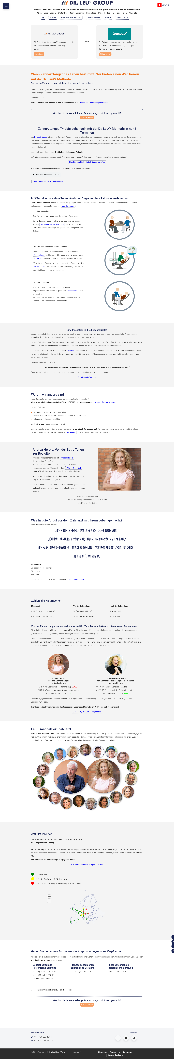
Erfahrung (71, 432)
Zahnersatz (72, 290)
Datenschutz (115, 1052)
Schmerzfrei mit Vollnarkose (71, 18)
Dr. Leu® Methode (93, 18)
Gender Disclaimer (116, 1055)
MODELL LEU (39, 267)
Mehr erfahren (105, 54)
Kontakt (108, 18)
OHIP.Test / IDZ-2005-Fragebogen (87, 712)
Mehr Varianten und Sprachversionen (48, 181)
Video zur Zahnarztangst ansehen (94, 103)
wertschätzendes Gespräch (52, 224)
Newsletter (102, 1052)
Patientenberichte (76, 579)
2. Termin (38, 258)
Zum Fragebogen (87, 117)
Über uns (53, 18)
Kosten (71, 350)
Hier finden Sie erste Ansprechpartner (87, 864)
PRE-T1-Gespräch (73, 468)
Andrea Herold (67, 458)
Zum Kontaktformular (87, 377)
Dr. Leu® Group (40, 137)
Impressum (128, 1052)
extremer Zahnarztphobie (104, 402)
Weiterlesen (39, 54)
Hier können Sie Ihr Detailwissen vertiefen (87, 162)
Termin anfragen (122, 18)
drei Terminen (68, 206)
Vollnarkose (39, 255)
